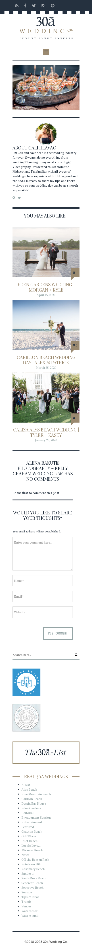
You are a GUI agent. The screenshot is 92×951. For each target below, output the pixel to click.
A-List (25, 785)
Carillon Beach (31, 799)
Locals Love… (31, 845)
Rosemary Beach (33, 869)
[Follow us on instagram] (43, 5)
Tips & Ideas (30, 897)
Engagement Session (36, 817)
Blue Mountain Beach (36, 794)
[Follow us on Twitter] (33, 5)
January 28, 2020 (46, 440)
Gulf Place (28, 836)
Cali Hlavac (42, 148)
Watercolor (29, 911)
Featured (27, 827)
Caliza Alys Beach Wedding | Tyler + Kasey (46, 432)
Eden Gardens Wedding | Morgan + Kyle (46, 287)
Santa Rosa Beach (33, 878)
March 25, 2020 (46, 367)
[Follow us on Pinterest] (51, 5)
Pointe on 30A (31, 864)
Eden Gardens (31, 808)
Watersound (29, 915)
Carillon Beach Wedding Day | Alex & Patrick (46, 359)
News (25, 855)
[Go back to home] (46, 25)
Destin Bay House (33, 803)
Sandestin (28, 873)
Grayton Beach (31, 831)
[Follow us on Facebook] (25, 5)
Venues (26, 906)
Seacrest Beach (32, 883)
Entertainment (31, 822)
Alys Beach (29, 789)
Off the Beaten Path (35, 859)
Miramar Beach (32, 850)
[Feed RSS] (17, 5)
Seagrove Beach (32, 887)
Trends (26, 901)
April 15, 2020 (46, 295)
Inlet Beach (29, 841)
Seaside (26, 892)
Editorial (27, 813)
